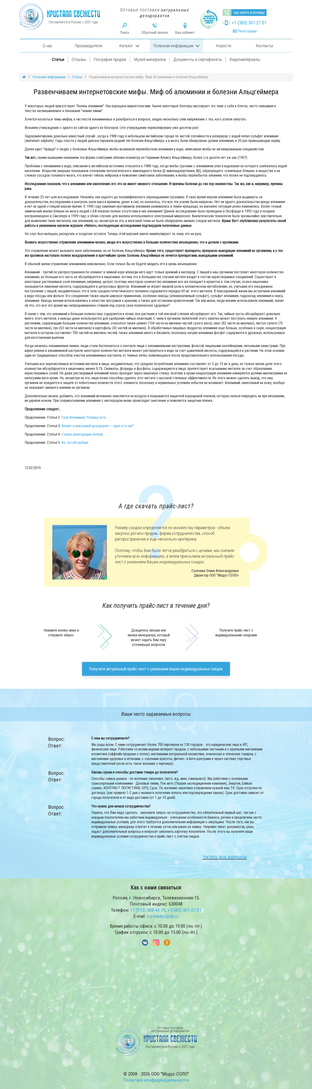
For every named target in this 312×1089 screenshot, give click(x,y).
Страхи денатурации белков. (82, 434)
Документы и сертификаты (197, 59)
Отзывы (79, 59)
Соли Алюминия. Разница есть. (84, 417)
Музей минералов (150, 59)
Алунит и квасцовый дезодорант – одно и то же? (97, 426)
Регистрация (246, 31)
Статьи (58, 59)
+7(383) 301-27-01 (184, 910)
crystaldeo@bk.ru (163, 916)
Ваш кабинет (185, 32)
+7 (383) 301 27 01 (249, 23)
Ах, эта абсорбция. (75, 442)
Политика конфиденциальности (156, 1080)
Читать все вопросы (224, 857)
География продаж (110, 59)
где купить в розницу (249, 12)
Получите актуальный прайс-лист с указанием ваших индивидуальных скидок (156, 668)
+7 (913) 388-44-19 (147, 910)
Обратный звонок (154, 32)
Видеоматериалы (245, 59)
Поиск (124, 32)
